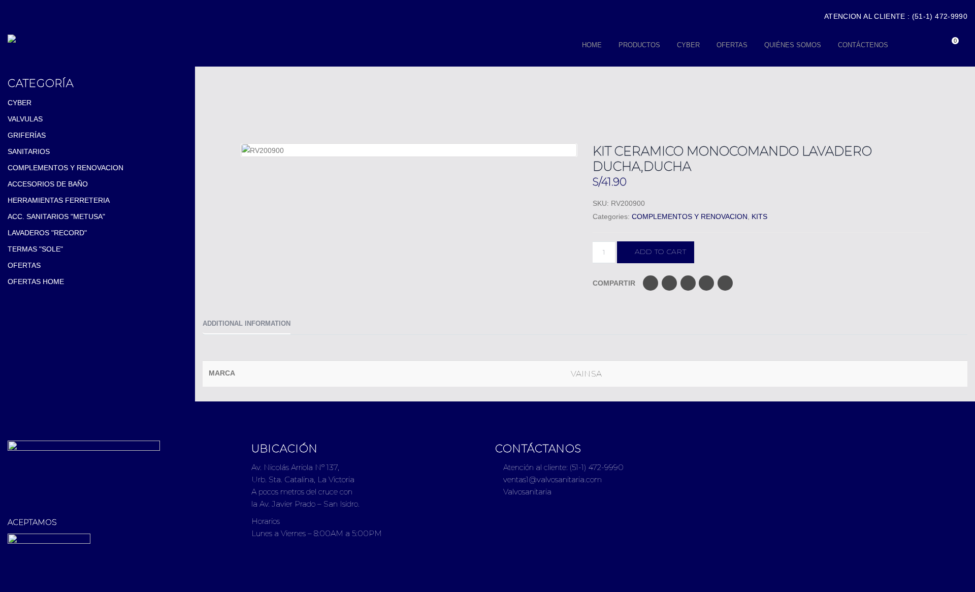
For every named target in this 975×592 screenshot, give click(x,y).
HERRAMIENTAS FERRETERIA (59, 200)
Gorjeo (669, 283)
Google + (706, 283)
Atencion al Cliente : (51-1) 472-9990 (895, 16)
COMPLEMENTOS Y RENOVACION (690, 216)
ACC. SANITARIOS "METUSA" (56, 216)
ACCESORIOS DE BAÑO (48, 184)
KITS (759, 216)
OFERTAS (732, 45)
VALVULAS (25, 119)
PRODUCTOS (639, 45)
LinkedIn (688, 283)
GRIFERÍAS (27, 135)
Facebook (650, 283)
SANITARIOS (29, 151)
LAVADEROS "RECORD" (47, 233)
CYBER (688, 45)
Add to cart (661, 251)
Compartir (614, 283)
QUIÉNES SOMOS (792, 45)
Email (725, 283)
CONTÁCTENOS (863, 45)
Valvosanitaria (526, 491)
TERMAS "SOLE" (35, 249)
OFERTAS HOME (36, 281)
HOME (592, 45)
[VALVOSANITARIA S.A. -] (110, 39)
